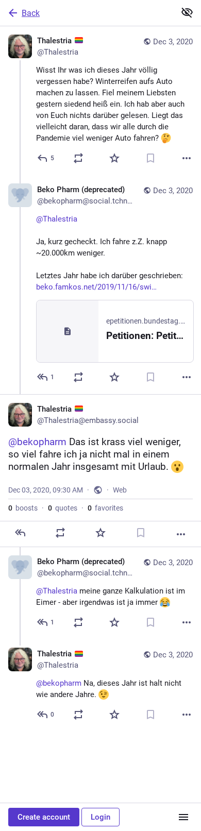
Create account (44, 817)
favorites (105, 508)
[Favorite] (114, 158)
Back (31, 13)
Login (100, 817)
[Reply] (20, 533)
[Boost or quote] (78, 158)
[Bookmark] (150, 158)
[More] (186, 158)
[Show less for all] (187, 12)
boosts (23, 508)
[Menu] (183, 817)
